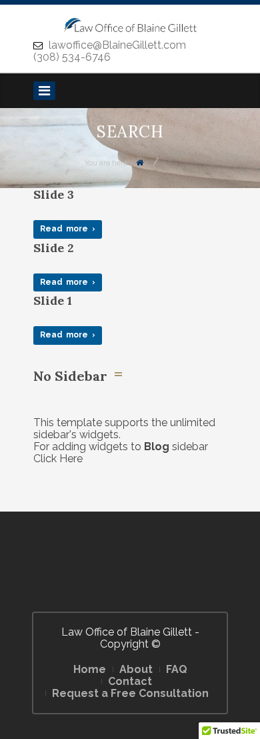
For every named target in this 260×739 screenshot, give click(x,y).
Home (89, 669)
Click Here (58, 458)
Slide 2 (53, 247)
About (136, 669)
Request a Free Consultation (130, 693)
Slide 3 (53, 194)
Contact (130, 681)
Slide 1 (52, 300)
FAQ (176, 669)
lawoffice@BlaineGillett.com (116, 45)
